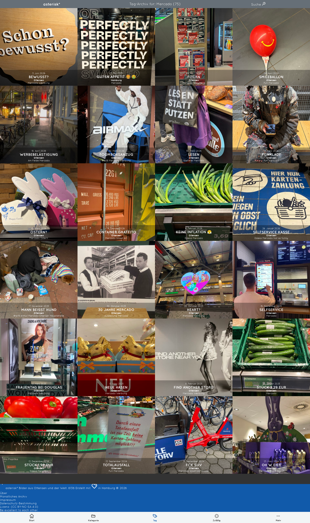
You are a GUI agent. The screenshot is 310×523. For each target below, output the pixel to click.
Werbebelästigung (39, 154)
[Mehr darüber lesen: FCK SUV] (193, 435)
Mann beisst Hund (39, 310)
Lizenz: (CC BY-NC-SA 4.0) (19, 506)
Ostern (44, 238)
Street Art (121, 238)
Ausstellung (110, 315)
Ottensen (39, 80)
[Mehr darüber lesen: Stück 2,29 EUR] (271, 357)
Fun (266, 83)
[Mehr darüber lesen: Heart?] (193, 280)
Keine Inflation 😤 (194, 232)
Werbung (44, 83)
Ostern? (38, 232)
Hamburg (116, 80)
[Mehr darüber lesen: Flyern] (193, 47)
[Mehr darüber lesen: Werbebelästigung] (39, 124)
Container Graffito (116, 232)
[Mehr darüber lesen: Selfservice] (271, 280)
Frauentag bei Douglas (39, 387)
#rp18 (105, 160)
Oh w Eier (271, 465)
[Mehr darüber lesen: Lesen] (193, 124)
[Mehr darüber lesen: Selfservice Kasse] (271, 202)
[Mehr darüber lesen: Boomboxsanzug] (116, 124)
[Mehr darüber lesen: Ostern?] (39, 202)
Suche (256, 4)
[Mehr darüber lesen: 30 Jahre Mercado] (116, 280)
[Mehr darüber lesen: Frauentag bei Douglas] (39, 357)
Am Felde (33, 160)
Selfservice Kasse (271, 232)
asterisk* (51, 4)
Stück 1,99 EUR (38, 465)
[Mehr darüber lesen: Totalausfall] (116, 435)
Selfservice (271, 310)
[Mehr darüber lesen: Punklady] (271, 124)
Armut (24, 315)
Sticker (205, 471)
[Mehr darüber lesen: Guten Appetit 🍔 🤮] (116, 47)
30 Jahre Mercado (116, 310)
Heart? (194, 310)
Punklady (271, 154)
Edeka (188, 238)
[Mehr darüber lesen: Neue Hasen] (116, 357)
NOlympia (199, 83)
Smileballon (271, 77)
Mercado (33, 83)
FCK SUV (194, 465)
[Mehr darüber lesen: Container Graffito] (116, 202)
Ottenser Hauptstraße (51, 315)
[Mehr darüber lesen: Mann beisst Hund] (39, 280)
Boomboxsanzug (116, 154)
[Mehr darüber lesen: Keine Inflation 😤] (193, 202)
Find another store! (194, 387)
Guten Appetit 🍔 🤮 (116, 77)
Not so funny (280, 238)
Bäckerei (188, 160)
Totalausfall (116, 465)
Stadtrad (195, 471)
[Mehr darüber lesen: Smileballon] (271, 47)
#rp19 (16, 315)
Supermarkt (277, 471)
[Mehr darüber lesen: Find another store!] (193, 357)
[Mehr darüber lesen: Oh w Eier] (271, 435)
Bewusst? (39, 77)
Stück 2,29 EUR (271, 387)
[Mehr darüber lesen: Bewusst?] (39, 47)
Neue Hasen (116, 387)
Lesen (193, 154)
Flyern (193, 77)
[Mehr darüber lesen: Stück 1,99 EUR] (39, 435)
